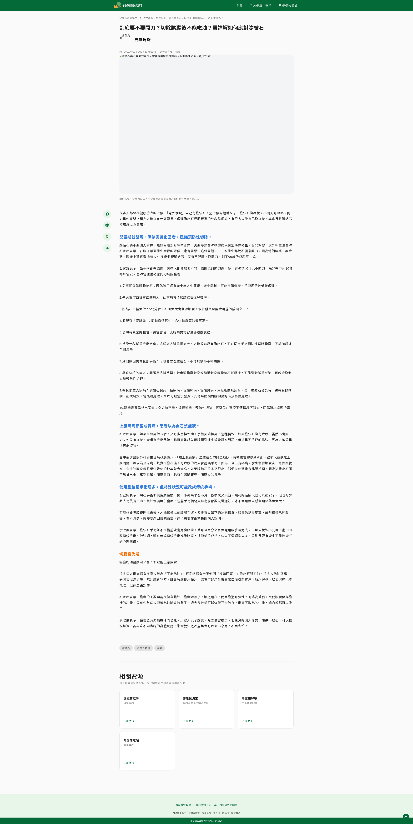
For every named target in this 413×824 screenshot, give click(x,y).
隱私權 (225, 812)
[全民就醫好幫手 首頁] (133, 5)
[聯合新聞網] (117, 5)
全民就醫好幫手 (128, 17)
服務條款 (206, 812)
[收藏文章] (107, 237)
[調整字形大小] (107, 248)
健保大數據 (289, 5)
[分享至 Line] (107, 225)
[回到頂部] (406, 817)
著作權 (216, 812)
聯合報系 (235, 812)
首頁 (240, 5)
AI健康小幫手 (262, 5)
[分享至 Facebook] (107, 214)
